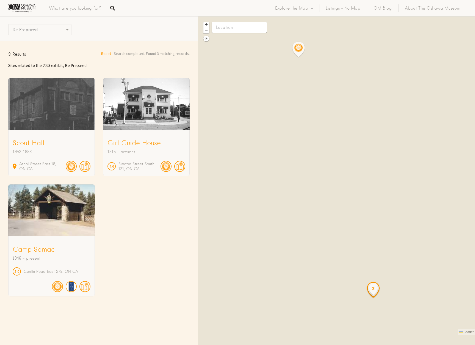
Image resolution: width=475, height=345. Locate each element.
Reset (106, 53)
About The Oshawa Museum (432, 8)
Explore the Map (291, 8)
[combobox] (39, 29)
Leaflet (468, 332)
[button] (302, 49)
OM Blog (383, 8)
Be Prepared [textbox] (25, 29)
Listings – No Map (343, 8)
